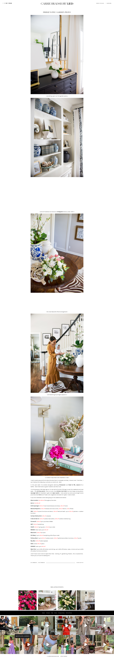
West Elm (33, 549)
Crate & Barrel (35, 518)
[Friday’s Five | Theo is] (47, 609)
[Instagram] (17, 633)
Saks (32, 543)
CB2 (32, 511)
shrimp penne (41, 491)
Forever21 (33, 521)
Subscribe (109, 3)
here (40, 494)
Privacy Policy (61, 612)
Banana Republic (35, 508)
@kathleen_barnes (23, 636)
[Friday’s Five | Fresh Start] (67, 609)
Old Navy (33, 535)
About (43, 612)
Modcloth (33, 532)
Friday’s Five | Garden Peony (57, 12)
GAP (32, 524)
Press (55, 612)
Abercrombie (34, 500)
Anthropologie (35, 505)
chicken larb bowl (61, 491)
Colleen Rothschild (36, 516)
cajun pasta (55, 493)
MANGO (33, 529)
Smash (65, 656)
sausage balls (35, 493)
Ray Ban (33, 541)
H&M (32, 527)
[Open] (9, 625)
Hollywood (62, 485)
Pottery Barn (34, 538)
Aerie (32, 503)
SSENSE (33, 546)
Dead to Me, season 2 (74, 485)
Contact (48, 612)
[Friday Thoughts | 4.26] (27, 609)
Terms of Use (69, 612)
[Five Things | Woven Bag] (86, 609)
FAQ (52, 612)
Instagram (60, 211)
